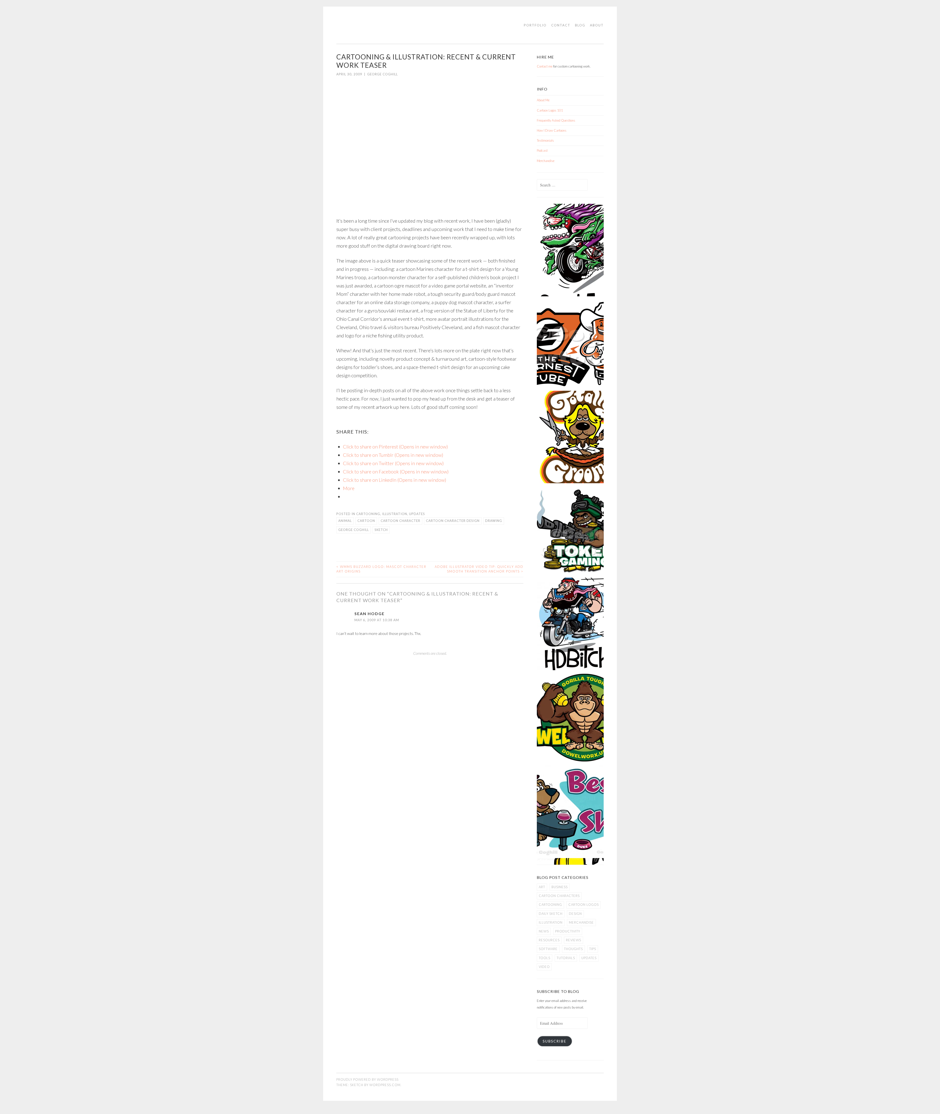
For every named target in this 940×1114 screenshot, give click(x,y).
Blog (580, 25)
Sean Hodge (369, 613)
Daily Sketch (551, 914)
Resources (549, 940)
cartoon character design (453, 521)
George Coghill (382, 74)
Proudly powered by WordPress (367, 1079)
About (597, 25)
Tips (592, 949)
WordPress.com (384, 1085)
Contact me (544, 66)
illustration (394, 514)
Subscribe (554, 1041)
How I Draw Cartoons (551, 130)
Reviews (573, 940)
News (544, 931)
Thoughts (573, 949)
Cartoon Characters (559, 896)
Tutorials (566, 958)
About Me (543, 100)
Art (542, 887)
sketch (381, 530)
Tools (544, 958)
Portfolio (535, 25)
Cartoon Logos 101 (550, 110)
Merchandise (545, 161)
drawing (493, 521)
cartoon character (400, 521)
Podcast (542, 150)
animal (345, 521)
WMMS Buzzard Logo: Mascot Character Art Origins (381, 569)
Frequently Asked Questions (556, 120)
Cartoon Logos (583, 905)
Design (575, 914)
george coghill (353, 530)
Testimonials (545, 140)
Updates (417, 514)
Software (548, 949)
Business (560, 887)
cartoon (366, 521)
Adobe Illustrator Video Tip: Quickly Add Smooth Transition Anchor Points (479, 569)
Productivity (567, 931)
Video (544, 967)
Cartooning (368, 514)
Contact (560, 25)
